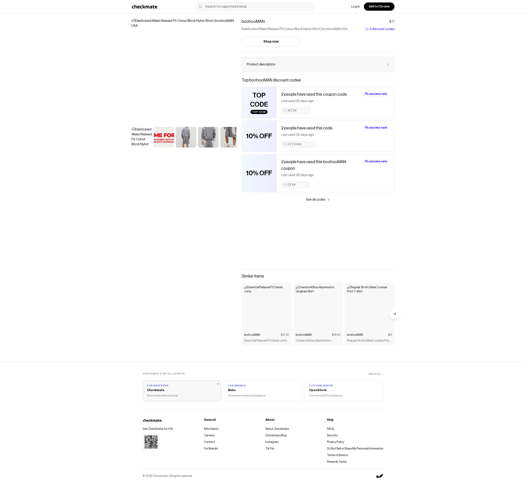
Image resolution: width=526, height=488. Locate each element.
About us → (376, 373)
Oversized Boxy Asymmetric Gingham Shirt (313, 341)
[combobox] (255, 6)
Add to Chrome (379, 6)
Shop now (271, 41)
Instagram (272, 442)
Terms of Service (337, 455)
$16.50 (285, 334)
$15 (390, 334)
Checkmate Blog (276, 435)
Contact (209, 442)
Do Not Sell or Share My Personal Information (355, 448)
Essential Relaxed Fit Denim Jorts (265, 340)
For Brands (211, 448)
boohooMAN (252, 334)
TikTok (269, 448)
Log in (355, 6)
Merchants (211, 429)
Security (332, 435)
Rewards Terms (337, 461)
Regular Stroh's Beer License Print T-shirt (368, 341)
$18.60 (336, 334)
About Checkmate (277, 429)
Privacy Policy (335, 442)
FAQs (330, 429)
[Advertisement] (318, 236)
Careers (209, 435)
